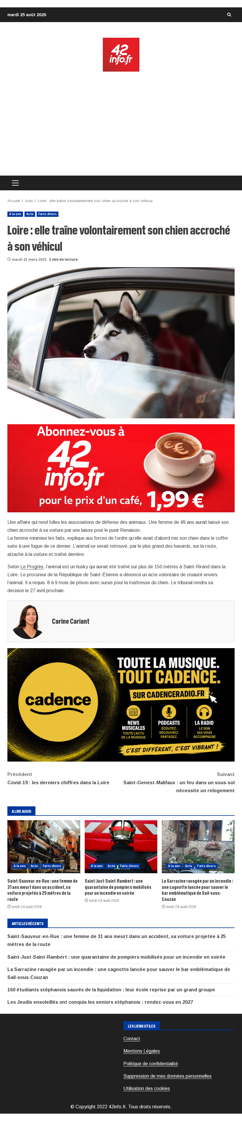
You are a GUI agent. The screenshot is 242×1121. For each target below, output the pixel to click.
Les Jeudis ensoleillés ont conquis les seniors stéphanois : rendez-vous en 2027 (100, 1002)
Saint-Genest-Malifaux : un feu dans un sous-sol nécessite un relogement (179, 782)
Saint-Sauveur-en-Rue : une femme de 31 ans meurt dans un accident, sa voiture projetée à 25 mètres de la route (43, 846)
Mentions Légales (141, 1051)
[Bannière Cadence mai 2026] (121, 704)
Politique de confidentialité (150, 1063)
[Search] (229, 14)
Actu (29, 214)
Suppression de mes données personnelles (167, 1076)
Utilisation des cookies (146, 1088)
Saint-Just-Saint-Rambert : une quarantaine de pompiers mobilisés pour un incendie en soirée (121, 846)
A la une (15, 214)
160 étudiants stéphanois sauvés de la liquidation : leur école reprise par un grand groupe (111, 989)
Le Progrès (31, 566)
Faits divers (47, 214)
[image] (121, 467)
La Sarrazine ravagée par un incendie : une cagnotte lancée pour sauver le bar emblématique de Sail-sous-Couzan (198, 846)
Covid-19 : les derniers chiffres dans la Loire (59, 778)
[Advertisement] (121, 124)
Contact (131, 1038)
